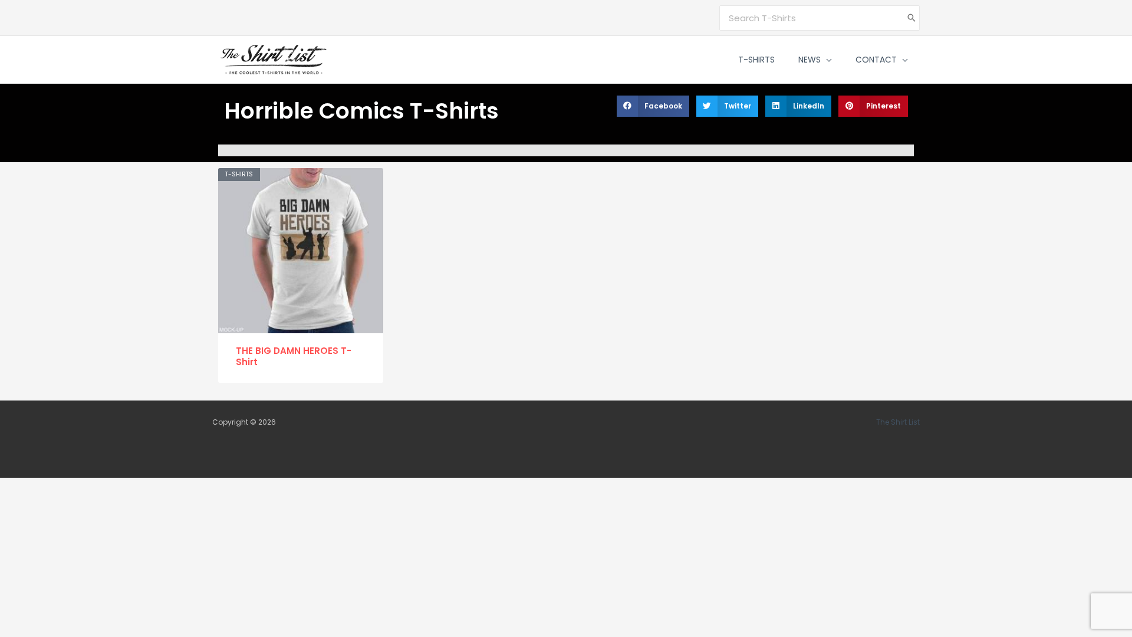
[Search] (911, 18)
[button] (826, 59)
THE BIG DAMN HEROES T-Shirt (293, 356)
